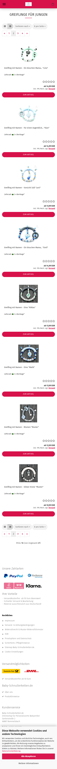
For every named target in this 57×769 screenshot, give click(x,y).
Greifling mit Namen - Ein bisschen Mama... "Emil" (26, 247)
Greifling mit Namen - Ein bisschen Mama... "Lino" (26, 68)
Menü (4, 4)
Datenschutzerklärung (11, 751)
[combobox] (23, 26)
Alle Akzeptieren (28, 756)
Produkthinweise (12, 696)
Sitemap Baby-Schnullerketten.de (19, 647)
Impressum (10, 621)
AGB (6, 634)
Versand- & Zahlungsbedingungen (20, 625)
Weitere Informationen (29, 763)
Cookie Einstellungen (14, 652)
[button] (5, 26)
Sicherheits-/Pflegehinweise (17, 643)
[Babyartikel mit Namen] (28, 4)
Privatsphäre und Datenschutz (18, 638)
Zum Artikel (28, 95)
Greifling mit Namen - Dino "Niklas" (20, 307)
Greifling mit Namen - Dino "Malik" (19, 367)
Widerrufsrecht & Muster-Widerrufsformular (24, 629)
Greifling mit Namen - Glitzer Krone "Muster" (23, 487)
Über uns (9, 692)
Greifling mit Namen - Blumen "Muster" (21, 427)
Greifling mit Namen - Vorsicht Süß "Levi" (22, 188)
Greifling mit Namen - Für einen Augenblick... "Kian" (26, 128)
